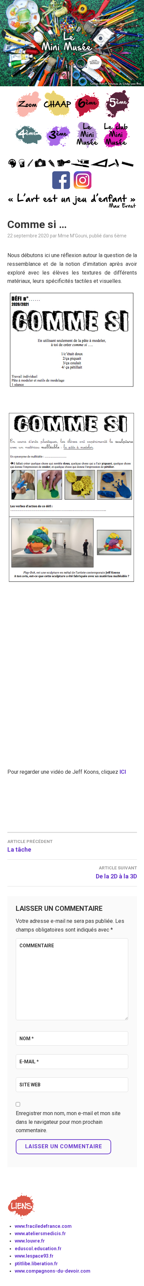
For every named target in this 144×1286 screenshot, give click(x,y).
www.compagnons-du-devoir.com (52, 1271)
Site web (30, 1084)
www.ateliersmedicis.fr (40, 1233)
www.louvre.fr (30, 1241)
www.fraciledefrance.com (43, 1226)
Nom (26, 1038)
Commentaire (36, 945)
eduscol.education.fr (38, 1248)
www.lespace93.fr (34, 1256)
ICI (123, 772)
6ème (120, 235)
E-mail (29, 1061)
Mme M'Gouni (72, 235)
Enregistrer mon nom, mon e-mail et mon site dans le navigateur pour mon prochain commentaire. (68, 1122)
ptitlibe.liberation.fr (36, 1263)
